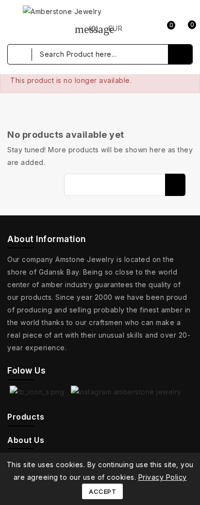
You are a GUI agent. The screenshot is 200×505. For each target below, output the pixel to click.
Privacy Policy (162, 477)
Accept (102, 491)
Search (175, 185)
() (87, 28)
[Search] (180, 54)
